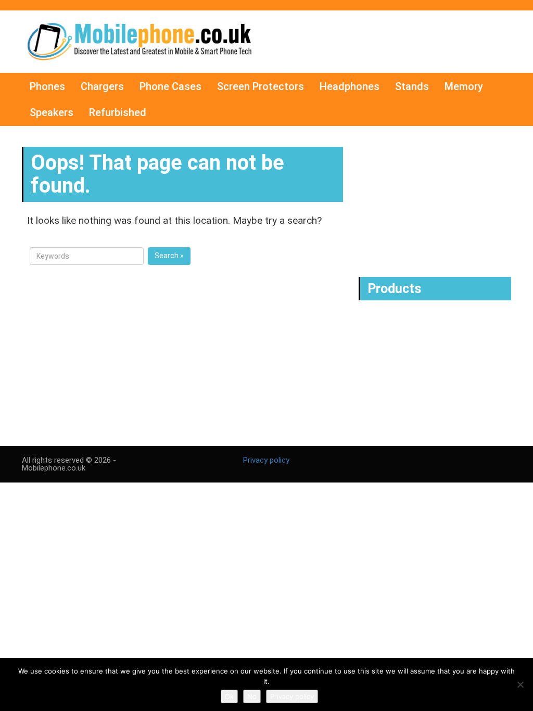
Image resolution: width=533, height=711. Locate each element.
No (252, 696)
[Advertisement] (437, 201)
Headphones (349, 86)
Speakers (51, 112)
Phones (47, 86)
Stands (412, 86)
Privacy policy (266, 460)
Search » (169, 255)
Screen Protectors (260, 86)
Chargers (102, 86)
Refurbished (117, 112)
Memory (464, 86)
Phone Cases (170, 86)
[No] (520, 684)
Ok (229, 696)
